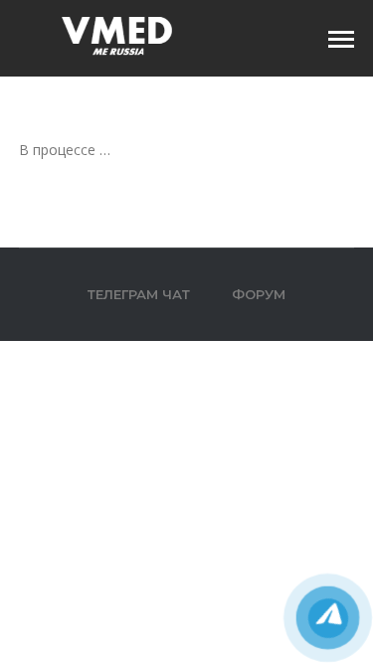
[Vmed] (118, 36)
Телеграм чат (139, 294)
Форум (258, 294)
